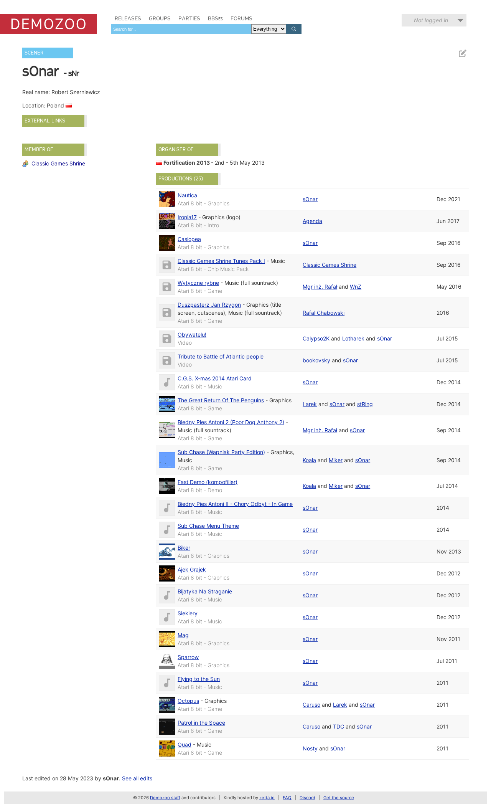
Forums (241, 18)
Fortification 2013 (186, 162)
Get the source (338, 797)
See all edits (137, 778)
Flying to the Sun (199, 679)
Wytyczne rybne (198, 282)
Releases (128, 18)
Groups (160, 18)
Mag (183, 635)
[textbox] (181, 29)
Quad (184, 744)
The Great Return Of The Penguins (221, 400)
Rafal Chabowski (323, 312)
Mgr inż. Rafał (320, 286)
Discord (307, 797)
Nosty (310, 748)
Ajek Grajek (192, 569)
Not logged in (431, 20)
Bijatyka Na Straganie (205, 591)
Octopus (188, 700)
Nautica (187, 195)
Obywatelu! (192, 334)
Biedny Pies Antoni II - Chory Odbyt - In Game (235, 504)
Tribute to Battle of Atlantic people (221, 356)
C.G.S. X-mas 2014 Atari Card (215, 378)
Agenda (312, 221)
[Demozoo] (48, 24)
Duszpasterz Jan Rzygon (209, 304)
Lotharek (353, 338)
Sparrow (188, 657)
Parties (189, 18)
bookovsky (316, 360)
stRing (365, 404)
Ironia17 (187, 217)
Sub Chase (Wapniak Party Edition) (221, 452)
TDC (338, 726)
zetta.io (267, 797)
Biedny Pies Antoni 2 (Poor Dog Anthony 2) (231, 422)
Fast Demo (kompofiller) (207, 482)
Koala (309, 460)
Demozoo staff (165, 797)
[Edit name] (462, 53)
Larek (310, 404)
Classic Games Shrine (58, 163)
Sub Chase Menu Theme (208, 525)
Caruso (311, 704)
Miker (336, 460)
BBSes (215, 18)
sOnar (310, 199)
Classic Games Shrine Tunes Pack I (221, 261)
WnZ (355, 286)
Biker (184, 547)
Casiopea (189, 239)
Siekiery (188, 613)
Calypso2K (316, 338)
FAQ (287, 797)
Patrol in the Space (201, 722)
